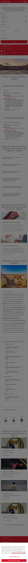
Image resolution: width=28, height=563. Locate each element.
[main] (14, 553)
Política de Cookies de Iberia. (18, 553)
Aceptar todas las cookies (14, 560)
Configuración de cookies (13, 556)
